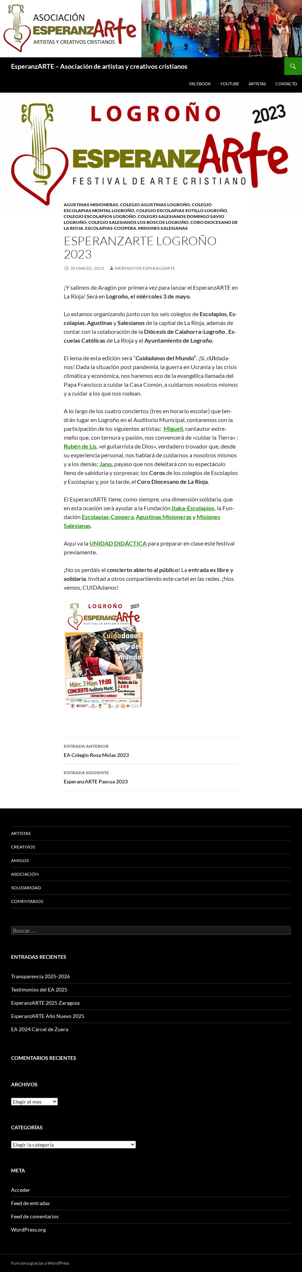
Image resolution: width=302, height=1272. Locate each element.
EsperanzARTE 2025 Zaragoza (45, 1003)
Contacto (286, 83)
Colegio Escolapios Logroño (100, 216)
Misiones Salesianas (163, 228)
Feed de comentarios (35, 1216)
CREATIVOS (23, 847)
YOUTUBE (229, 83)
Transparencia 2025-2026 (40, 976)
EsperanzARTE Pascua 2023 (96, 777)
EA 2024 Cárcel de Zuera (39, 1029)
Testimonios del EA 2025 (39, 989)
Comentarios (27, 901)
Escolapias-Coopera (110, 228)
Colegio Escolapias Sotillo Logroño (181, 210)
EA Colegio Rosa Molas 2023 (96, 750)
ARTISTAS (257, 83)
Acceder (20, 1190)
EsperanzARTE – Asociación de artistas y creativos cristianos (99, 66)
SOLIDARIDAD (26, 887)
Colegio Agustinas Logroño (155, 204)
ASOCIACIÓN (25, 874)
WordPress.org (28, 1229)
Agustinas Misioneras (91, 204)
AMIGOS (20, 860)
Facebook (200, 83)
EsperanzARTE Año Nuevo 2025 (47, 1016)
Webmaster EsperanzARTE (145, 268)
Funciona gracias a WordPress (40, 1263)
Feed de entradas (30, 1203)
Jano (105, 463)
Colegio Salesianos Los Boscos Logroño (138, 222)
